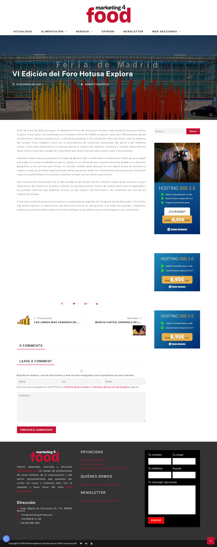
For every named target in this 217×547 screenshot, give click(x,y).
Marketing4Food (97, 84)
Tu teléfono (155, 468)
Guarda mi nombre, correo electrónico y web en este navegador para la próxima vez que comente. (76, 375)
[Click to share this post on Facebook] (64, 304)
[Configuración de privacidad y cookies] (6, 538)
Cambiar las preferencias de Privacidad (103, 468)
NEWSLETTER (133, 31)
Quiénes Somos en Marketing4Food (101, 484)
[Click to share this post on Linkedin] (99, 304)
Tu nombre (155, 455)
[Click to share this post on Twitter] (76, 304)
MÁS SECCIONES (164, 31)
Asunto (176, 468)
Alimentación (52, 31)
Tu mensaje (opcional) (162, 482)
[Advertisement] (81, 253)
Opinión (108, 31)
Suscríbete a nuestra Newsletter (99, 500)
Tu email (177, 455)
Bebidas (82, 31)
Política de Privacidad (93, 460)
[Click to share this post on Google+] (87, 304)
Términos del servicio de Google (110, 387)
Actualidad (22, 31)
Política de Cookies (92, 464)
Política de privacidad (76, 387)
